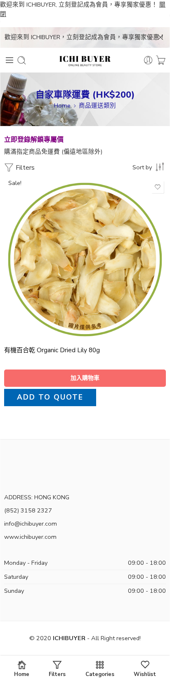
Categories (99, 674)
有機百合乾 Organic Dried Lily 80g (52, 350)
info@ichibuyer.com (30, 523)
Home (62, 105)
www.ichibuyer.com (30, 537)
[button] (85, 378)
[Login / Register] (148, 60)
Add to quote (50, 397)
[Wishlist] (157, 187)
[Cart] (161, 60)
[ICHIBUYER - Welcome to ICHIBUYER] (84, 60)
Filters (24, 167)
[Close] (160, 37)
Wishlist (145, 674)
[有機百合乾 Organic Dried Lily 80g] (85, 259)
